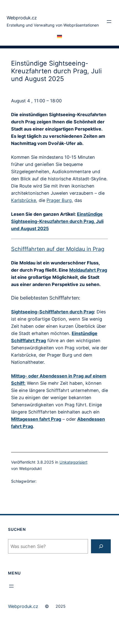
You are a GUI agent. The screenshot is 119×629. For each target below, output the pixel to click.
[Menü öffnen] (109, 21)
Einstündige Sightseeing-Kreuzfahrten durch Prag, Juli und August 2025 (57, 221)
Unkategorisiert (73, 462)
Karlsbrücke (23, 200)
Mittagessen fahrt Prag (36, 419)
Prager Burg (59, 200)
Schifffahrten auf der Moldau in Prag (57, 249)
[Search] (101, 546)
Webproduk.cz (22, 17)
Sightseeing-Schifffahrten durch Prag (52, 311)
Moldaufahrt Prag (88, 270)
